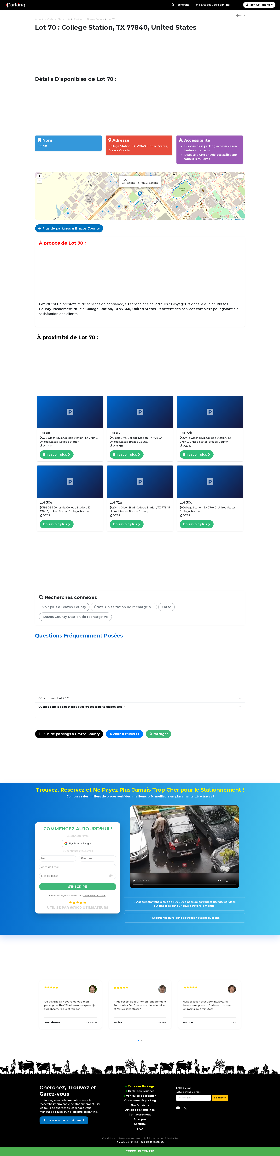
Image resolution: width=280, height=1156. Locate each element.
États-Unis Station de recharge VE (124, 607)
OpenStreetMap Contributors (233, 219)
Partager (160, 734)
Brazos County (95, 19)
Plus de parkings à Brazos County (70, 228)
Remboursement (130, 1138)
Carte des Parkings (141, 1086)
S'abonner (220, 1097)
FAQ (140, 1128)
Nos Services (140, 1105)
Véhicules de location (141, 1095)
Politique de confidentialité (161, 1138)
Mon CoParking (260, 4)
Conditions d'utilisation (94, 895)
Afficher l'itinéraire (125, 733)
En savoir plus (55, 454)
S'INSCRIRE (77, 887)
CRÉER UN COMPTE (140, 1151)
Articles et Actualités (140, 1109)
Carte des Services (141, 1091)
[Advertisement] (140, 53)
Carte (50, 19)
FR (241, 15)
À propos (140, 1119)
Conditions (109, 1138)
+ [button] (39, 176)
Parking (78, 19)
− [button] (39, 181)
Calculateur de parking (140, 1100)
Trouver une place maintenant (64, 1120)
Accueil (39, 19)
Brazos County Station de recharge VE (75, 617)
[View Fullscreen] (240, 176)
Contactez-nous (140, 1114)
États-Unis (64, 19)
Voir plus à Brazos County (64, 607)
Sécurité (140, 1124)
